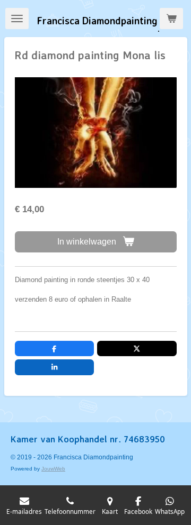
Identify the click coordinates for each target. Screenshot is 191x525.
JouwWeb (53, 469)
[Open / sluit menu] (17, 18)
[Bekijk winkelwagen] (171, 18)
